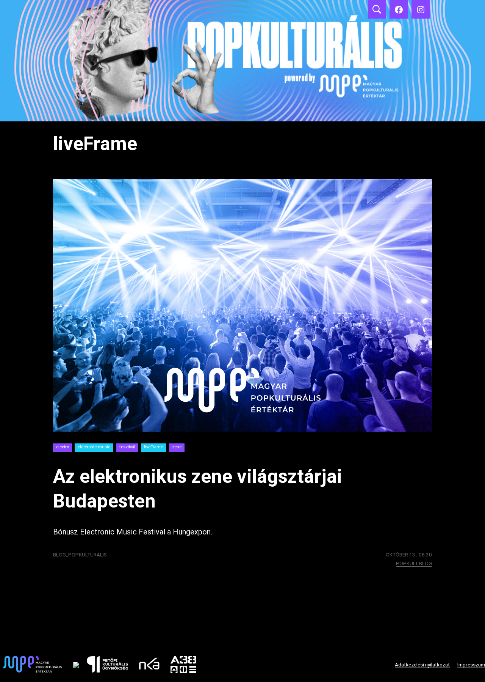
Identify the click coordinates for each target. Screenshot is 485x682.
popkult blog (414, 563)
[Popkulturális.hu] (420, 9)
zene (176, 447)
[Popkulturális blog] (242, 60)
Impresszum (471, 665)
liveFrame (153, 447)
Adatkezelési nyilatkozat (422, 665)
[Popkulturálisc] (399, 9)
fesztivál (127, 447)
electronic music (94, 447)
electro (62, 447)
